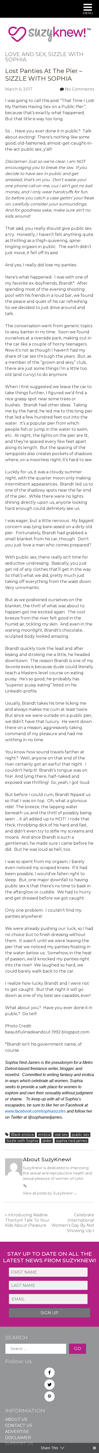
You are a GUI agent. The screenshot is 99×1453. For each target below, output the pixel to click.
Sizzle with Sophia (22, 1140)
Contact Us (18, 1425)
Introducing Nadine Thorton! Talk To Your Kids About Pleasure (27, 1220)
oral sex (61, 1134)
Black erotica (22, 1134)
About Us (16, 1419)
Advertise (17, 1431)
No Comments (79, 89)
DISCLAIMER (18, 1437)
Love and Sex (25, 54)
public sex (80, 1134)
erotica (44, 1134)
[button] (87, 10)
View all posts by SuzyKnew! (50, 1193)
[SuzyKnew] (49, 36)
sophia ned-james (71, 1140)
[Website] (25, 1186)
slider (47, 1140)
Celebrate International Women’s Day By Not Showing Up (73, 1223)
